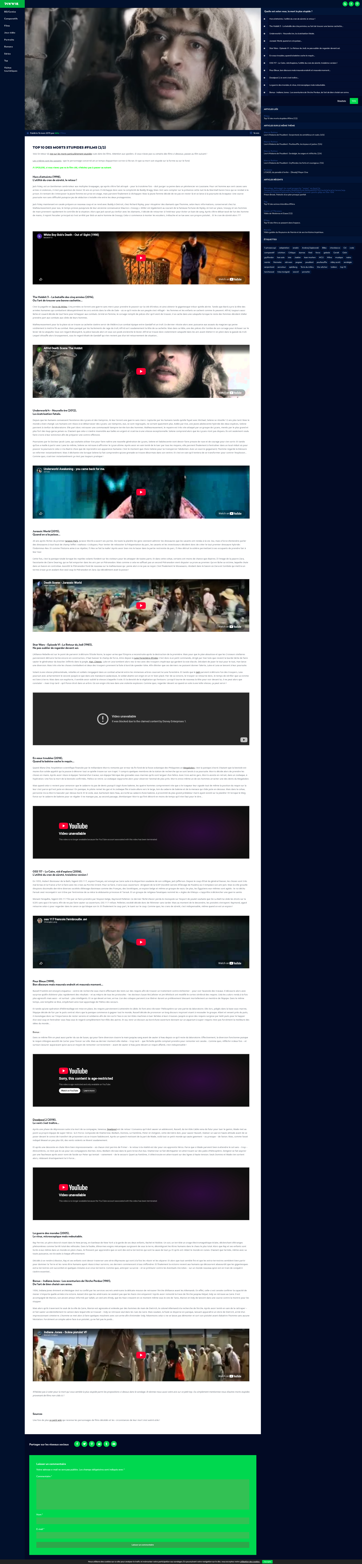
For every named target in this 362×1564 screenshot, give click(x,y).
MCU (321, 257)
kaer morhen (310, 257)
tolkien (334, 267)
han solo (281, 257)
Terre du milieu (307, 267)
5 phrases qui (270, 248)
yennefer (306, 272)
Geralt (336, 252)
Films (7, 25)
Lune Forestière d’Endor (146, 657)
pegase (299, 262)
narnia (267, 262)
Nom (39, 1514)
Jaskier (298, 257)
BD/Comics (10, 11)
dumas (302, 252)
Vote (354, 101)
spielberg (293, 267)
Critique (292, 252)
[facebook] (351, 4)
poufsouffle (322, 262)
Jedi (198, 672)
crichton (281, 252)
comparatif (269, 252)
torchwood (269, 272)
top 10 (343, 267)
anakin (296, 248)
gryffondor (269, 257)
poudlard (309, 262)
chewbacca (335, 248)
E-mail (40, 1529)
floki (310, 252)
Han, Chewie (95, 661)
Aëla (57, 133)
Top (6, 60)
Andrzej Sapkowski (310, 248)
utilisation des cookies (250, 1561)
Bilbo (324, 248)
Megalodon (189, 767)
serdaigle (348, 262)
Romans (8, 46)
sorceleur (282, 267)
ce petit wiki (55, 1420)
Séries (7, 53)
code (352, 248)
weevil (296, 272)
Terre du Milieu (59, 306)
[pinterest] (357, 4)
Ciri (344, 248)
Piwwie (12, 4)
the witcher (322, 267)
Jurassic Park (71, 540)
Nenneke (277, 262)
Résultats (341, 101)
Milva (329, 257)
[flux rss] (345, 4)
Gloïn (344, 252)
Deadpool (112, 1129)
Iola (289, 257)
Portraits (9, 39)
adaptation (284, 248)
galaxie (327, 252)
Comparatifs (11, 18)
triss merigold (283, 272)
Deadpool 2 (40, 1119)
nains (348, 257)
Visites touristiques (10, 69)
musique (339, 257)
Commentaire (44, 1476)
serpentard (269, 267)
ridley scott (335, 262)
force (318, 252)
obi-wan (288, 262)
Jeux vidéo (9, 32)
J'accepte (267, 1562)
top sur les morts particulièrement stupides (71, 153)
